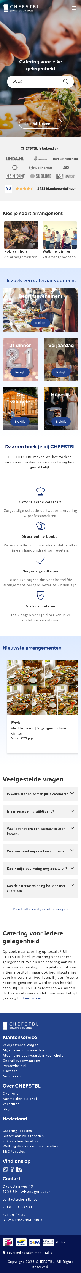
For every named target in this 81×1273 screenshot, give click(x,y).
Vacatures (11, 1104)
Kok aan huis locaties (21, 1141)
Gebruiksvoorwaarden (21, 1061)
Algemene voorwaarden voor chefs (33, 1055)
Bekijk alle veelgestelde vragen (40, 909)
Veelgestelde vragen (21, 1045)
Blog (6, 1109)
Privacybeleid (14, 1066)
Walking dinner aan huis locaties (30, 1146)
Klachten (10, 1071)
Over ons (10, 1093)
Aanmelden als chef (20, 1099)
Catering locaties (17, 1131)
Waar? (18, 81)
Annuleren (12, 1076)
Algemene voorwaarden (23, 1050)
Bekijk (40, 323)
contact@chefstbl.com (22, 1199)
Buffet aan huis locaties (23, 1136)
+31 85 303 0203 (17, 1207)
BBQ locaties (14, 1151)
